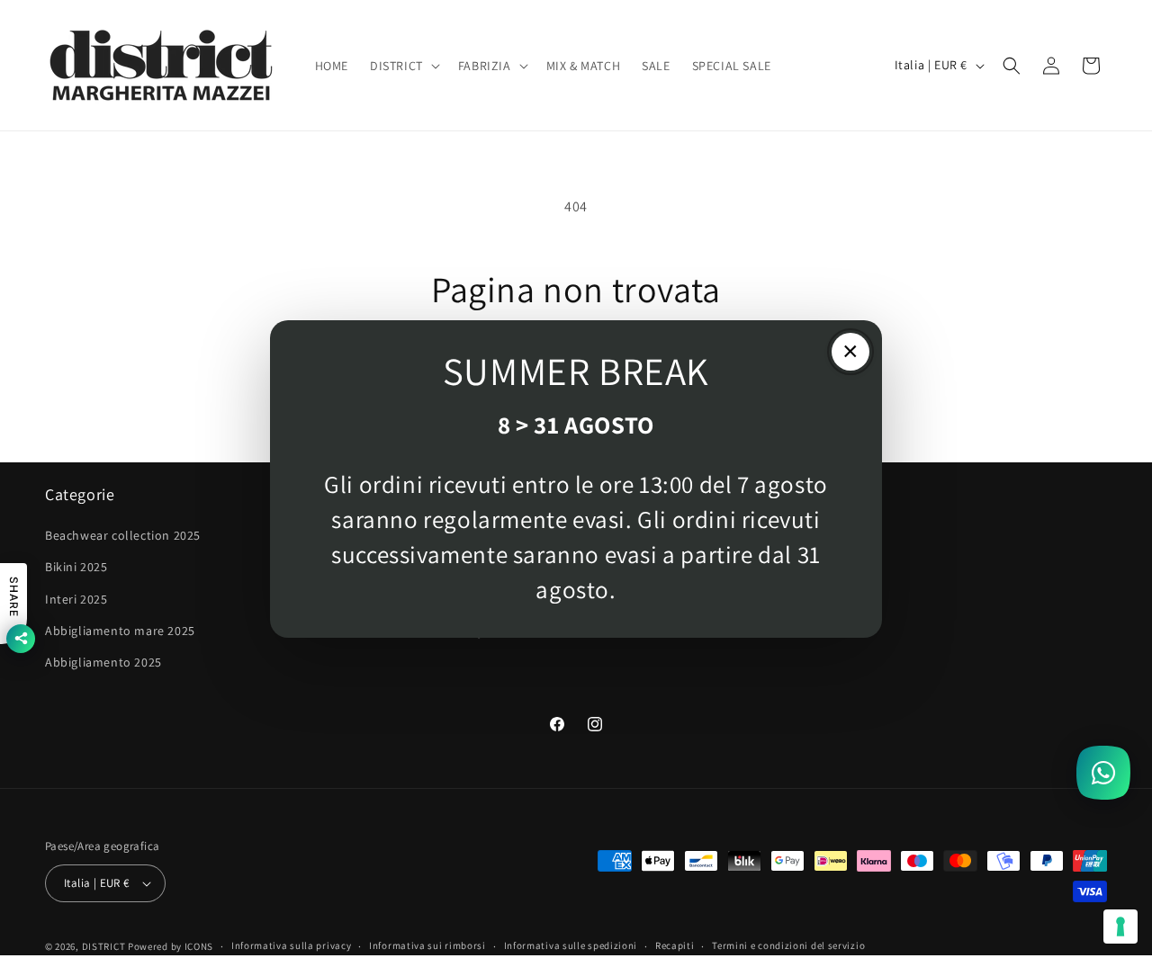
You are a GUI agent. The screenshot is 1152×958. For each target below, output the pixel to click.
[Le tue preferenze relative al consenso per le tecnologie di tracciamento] (1120, 926)
